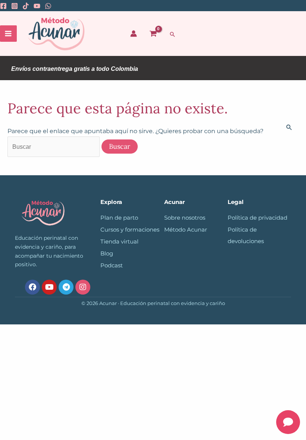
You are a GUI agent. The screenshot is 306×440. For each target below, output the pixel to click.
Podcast (111, 265)
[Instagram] (14, 6)
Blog (106, 253)
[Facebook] (3, 6)
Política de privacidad (257, 217)
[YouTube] (37, 6)
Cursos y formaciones (129, 229)
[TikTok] (25, 6)
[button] (172, 34)
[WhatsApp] (48, 6)
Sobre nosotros (184, 217)
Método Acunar (185, 229)
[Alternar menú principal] (8, 33)
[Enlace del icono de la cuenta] (133, 33)
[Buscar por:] (54, 146)
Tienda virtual (119, 241)
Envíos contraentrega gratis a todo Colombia (74, 69)
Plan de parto (119, 217)
